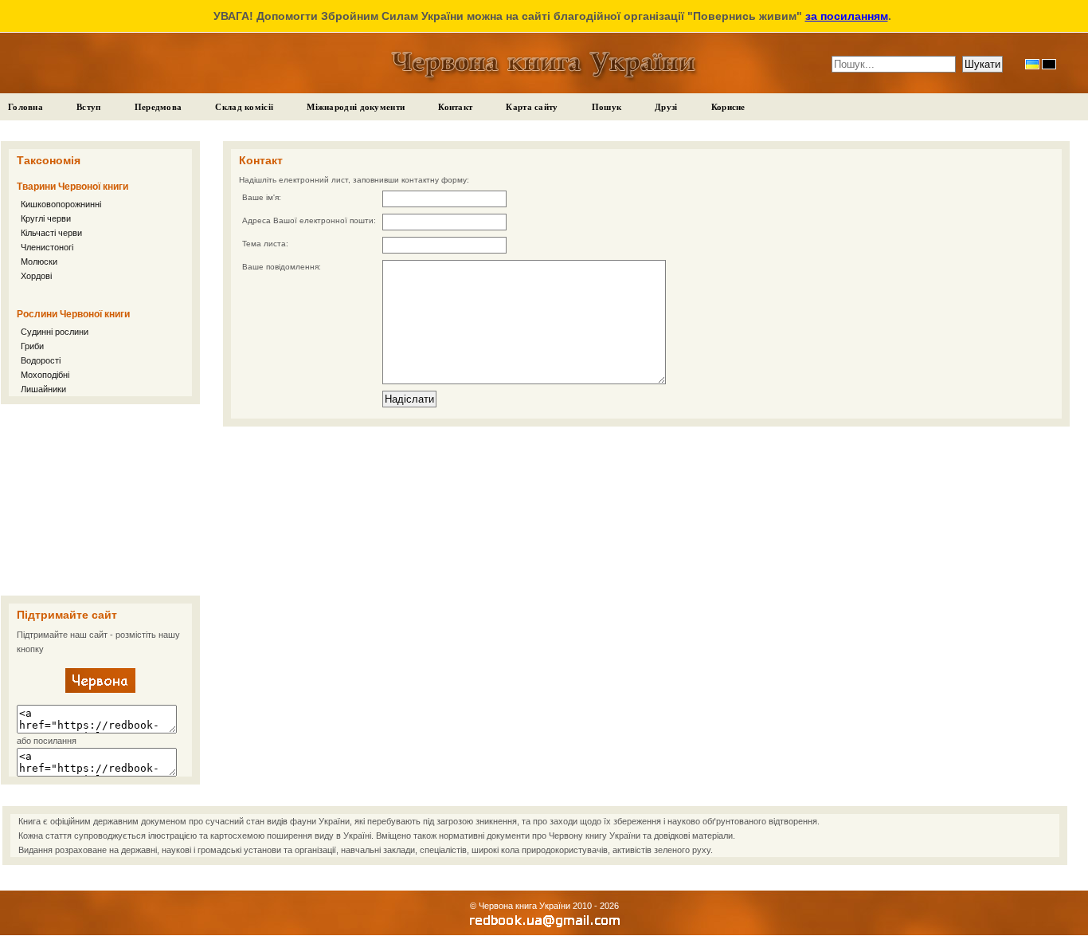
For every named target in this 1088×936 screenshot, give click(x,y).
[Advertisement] (100, 500)
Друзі (666, 107)
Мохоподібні (45, 375)
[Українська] (1032, 64)
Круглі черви (46, 218)
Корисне (728, 107)
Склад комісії (244, 107)
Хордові (36, 276)
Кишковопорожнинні (61, 204)
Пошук (607, 107)
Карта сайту (532, 107)
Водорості (41, 360)
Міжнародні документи (356, 107)
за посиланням (846, 16)
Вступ (88, 107)
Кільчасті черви (51, 233)
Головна (25, 107)
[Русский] (1049, 64)
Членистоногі (47, 247)
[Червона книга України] (100, 689)
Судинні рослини (54, 331)
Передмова (158, 107)
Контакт (455, 107)
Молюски (39, 261)
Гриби (32, 346)
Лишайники (43, 389)
